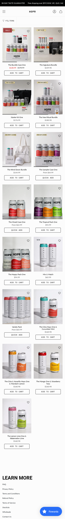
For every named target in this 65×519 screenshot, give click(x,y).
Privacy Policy (7, 489)
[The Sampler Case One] (48, 149)
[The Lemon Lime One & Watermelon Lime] (16, 415)
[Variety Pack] (16, 306)
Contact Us (6, 517)
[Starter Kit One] (16, 97)
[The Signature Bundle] (48, 44)
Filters (10, 20)
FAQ (4, 484)
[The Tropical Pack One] (48, 201)
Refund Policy (8, 498)
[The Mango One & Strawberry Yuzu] (48, 361)
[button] (28, 31)
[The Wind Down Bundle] (16, 149)
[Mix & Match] (48, 254)
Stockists (6, 507)
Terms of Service (8, 503)
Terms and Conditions (11, 493)
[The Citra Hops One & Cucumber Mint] (48, 306)
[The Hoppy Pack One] (16, 254)
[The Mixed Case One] (16, 201)
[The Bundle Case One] (16, 44)
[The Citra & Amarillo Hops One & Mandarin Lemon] (16, 361)
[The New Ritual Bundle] (48, 97)
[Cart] (61, 11)
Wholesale (6, 512)
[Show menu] (4, 11)
